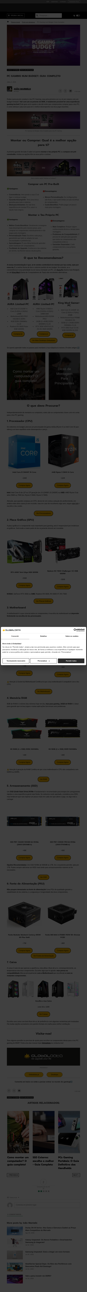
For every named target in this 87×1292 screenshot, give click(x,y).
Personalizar (42, 661)
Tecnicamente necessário (16, 661)
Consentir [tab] (15, 636)
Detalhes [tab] (43, 636)
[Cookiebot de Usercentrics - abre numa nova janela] (75, 630)
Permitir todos (71, 661)
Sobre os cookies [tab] (72, 636)
